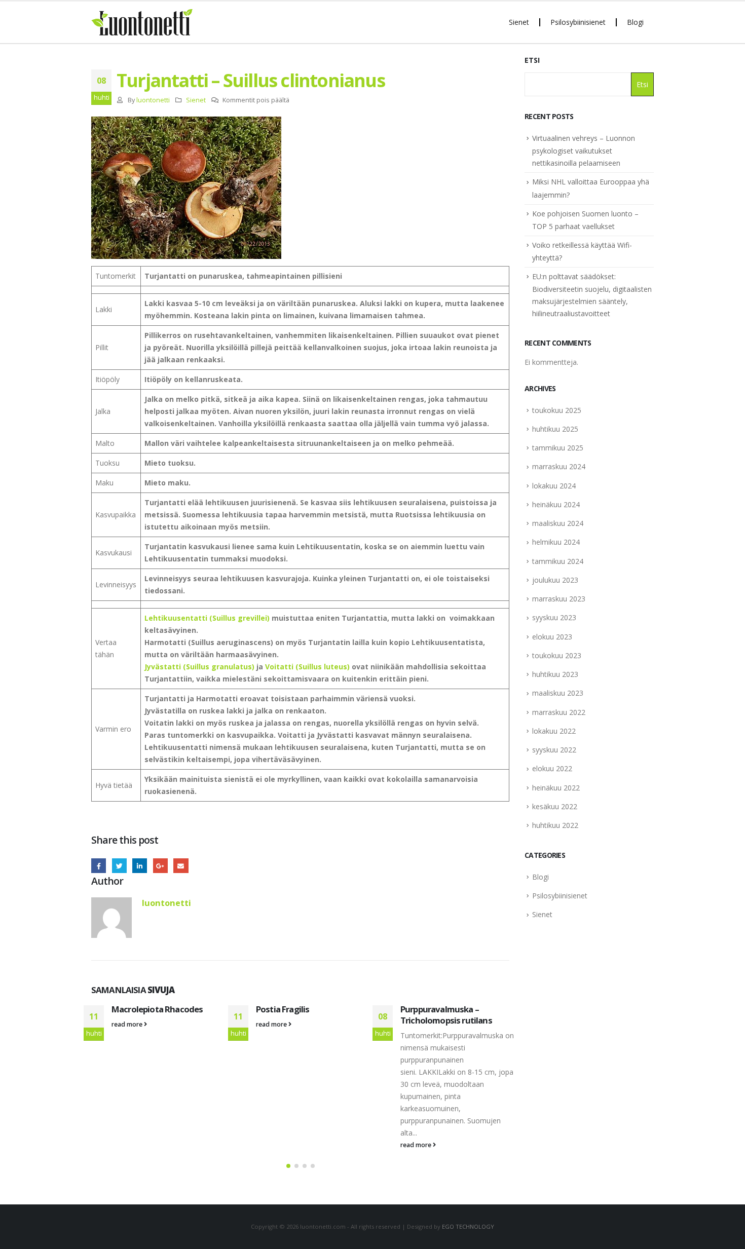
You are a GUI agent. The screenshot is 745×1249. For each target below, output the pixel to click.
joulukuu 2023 (555, 580)
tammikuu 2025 (557, 447)
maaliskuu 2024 (557, 523)
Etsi (532, 60)
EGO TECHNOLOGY (468, 1226)
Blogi (635, 22)
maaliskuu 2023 (557, 693)
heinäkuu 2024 (556, 504)
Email (180, 865)
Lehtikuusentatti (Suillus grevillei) (207, 618)
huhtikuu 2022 (555, 825)
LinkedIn (139, 865)
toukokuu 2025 (556, 410)
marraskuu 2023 (558, 598)
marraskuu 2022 (558, 712)
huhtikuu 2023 (555, 674)
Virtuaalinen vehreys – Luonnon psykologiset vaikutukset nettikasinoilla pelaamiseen (583, 150)
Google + (160, 865)
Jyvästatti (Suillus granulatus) (199, 666)
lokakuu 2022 (554, 731)
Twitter (119, 865)
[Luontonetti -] (142, 22)
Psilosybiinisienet (578, 22)
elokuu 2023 (552, 636)
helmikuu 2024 (556, 542)
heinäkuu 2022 (556, 787)
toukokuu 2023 (556, 655)
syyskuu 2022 (554, 749)
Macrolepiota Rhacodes (157, 1009)
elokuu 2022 (552, 768)
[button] (288, 1165)
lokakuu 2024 (554, 485)
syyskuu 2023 (554, 617)
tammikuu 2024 (557, 561)
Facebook (98, 865)
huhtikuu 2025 (555, 429)
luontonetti (153, 100)
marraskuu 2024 (558, 466)
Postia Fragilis (282, 1009)
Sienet (519, 22)
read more (127, 1024)
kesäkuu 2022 (554, 806)
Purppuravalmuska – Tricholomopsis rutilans (446, 1014)
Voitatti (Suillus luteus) (307, 666)
